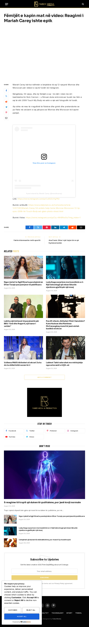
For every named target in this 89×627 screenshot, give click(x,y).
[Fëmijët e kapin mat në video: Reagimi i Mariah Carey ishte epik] (44, 52)
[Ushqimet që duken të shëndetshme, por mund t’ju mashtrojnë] (10, 542)
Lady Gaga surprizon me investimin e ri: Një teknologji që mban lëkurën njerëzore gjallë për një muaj (64, 284)
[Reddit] (6, 101)
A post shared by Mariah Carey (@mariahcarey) (44, 193)
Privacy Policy (59, 583)
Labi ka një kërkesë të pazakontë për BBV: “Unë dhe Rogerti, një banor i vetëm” (21, 323)
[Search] (82, 4)
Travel (78, 613)
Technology (58, 613)
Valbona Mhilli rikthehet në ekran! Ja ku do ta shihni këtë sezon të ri (22, 363)
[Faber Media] (44, 4)
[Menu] (6, 4)
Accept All (21, 616)
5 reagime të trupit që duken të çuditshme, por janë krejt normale (42, 502)
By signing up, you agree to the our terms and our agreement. (45, 583)
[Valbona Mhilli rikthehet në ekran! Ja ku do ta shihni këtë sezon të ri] (23, 347)
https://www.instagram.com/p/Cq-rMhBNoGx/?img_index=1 (53, 217)
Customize (12, 610)
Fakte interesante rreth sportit (27, 240)
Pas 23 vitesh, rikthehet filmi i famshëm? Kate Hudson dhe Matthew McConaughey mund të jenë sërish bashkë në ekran (65, 325)
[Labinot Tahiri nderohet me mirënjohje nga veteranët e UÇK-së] (65, 347)
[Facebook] (6, 90)
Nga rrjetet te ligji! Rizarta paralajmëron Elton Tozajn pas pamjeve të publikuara (23, 283)
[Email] (6, 118)
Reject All (30, 610)
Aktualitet (43, 613)
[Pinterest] (6, 112)
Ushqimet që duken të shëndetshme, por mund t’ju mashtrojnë (45, 540)
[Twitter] (6, 96)
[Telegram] (6, 107)
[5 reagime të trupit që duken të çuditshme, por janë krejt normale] (44, 475)
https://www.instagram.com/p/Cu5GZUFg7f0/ (39, 199)
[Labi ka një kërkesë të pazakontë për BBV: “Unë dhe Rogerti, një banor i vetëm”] (23, 306)
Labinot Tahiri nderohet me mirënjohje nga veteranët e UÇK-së (64, 363)
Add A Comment (44, 377)
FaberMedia (56, 619)
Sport (69, 613)
